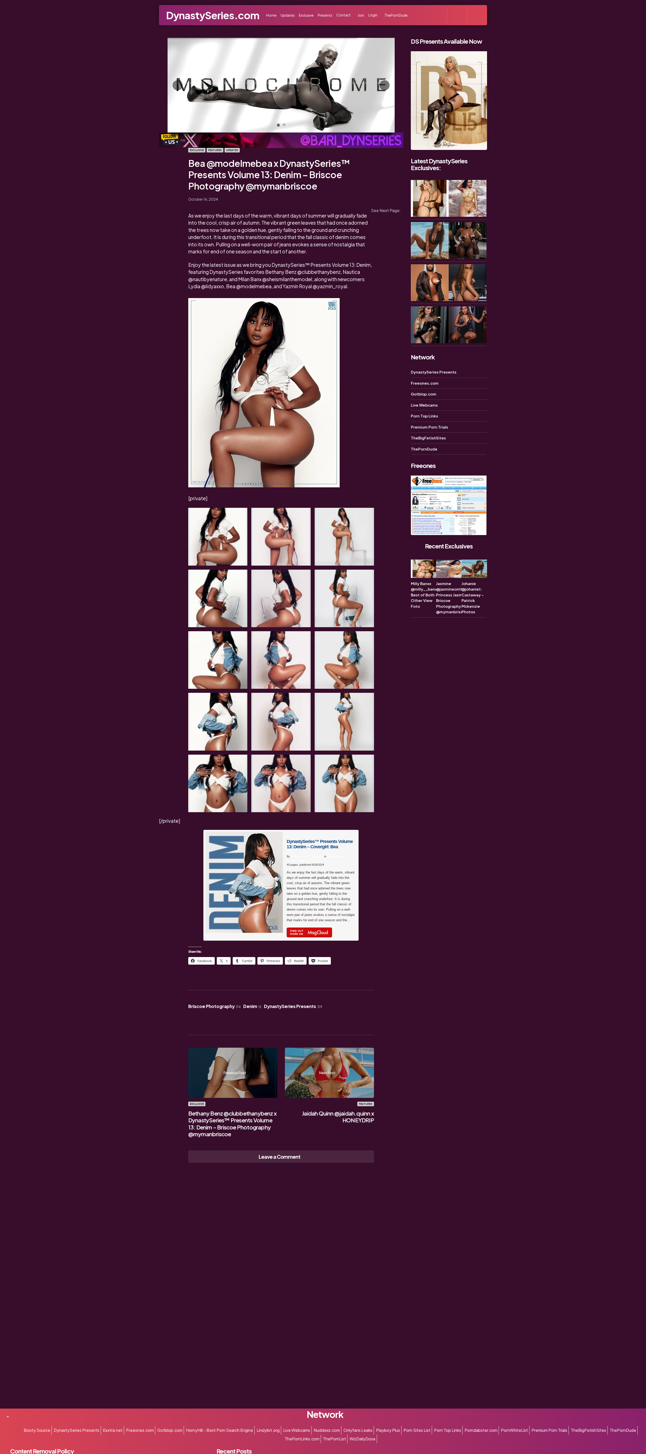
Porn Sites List (416, 1430)
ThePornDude (424, 448)
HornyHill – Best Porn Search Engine (219, 1430)
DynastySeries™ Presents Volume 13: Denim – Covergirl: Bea (320, 844)
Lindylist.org (268, 1430)
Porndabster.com (481, 1430)
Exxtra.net (113, 1430)
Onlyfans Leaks (357, 1430)
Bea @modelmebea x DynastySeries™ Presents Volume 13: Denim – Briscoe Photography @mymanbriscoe (269, 174)
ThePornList (334, 1438)
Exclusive (197, 150)
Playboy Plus (388, 1430)
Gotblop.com (423, 393)
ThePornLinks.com (302, 1438)
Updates (232, 150)
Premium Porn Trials (429, 427)
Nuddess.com (327, 1430)
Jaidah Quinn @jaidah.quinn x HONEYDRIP (338, 1117)
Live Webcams (424, 405)
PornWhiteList (514, 1430)
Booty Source (37, 1430)
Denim (252, 1006)
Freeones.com (425, 383)
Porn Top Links (424, 415)
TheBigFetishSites (428, 437)
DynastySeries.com (212, 15)
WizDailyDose (362, 1438)
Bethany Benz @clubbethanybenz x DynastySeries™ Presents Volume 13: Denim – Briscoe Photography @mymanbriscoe (232, 1124)
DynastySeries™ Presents (307, 856)
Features (215, 150)
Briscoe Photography (214, 1006)
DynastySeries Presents (293, 1006)
